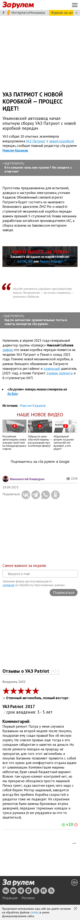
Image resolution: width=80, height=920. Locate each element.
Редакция (9, 898)
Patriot (16, 706)
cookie (34, 912)
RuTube (12, 394)
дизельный (51, 368)
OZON (21, 261)
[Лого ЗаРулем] (18, 5)
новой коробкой (61, 141)
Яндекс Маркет (51, 261)
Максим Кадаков (15, 150)
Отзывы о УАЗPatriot (31, 671)
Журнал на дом (63, 12)
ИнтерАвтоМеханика (28, 12)
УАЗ (5, 706)
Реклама (28, 898)
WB (30, 261)
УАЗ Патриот (36, 141)
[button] (76, 909)
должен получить (59, 373)
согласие (8, 585)
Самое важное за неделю (24, 565)
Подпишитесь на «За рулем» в (40, 462)
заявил (7, 350)
